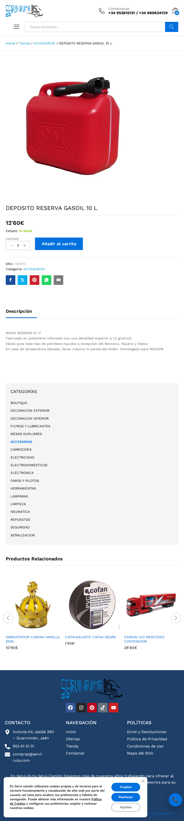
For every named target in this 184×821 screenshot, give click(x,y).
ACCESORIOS (34, 269)
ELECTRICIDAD (22, 457)
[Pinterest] (92, 707)
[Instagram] (81, 707)
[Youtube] (113, 707)
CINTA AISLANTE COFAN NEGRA (90, 637)
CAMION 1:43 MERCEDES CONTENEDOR (144, 639)
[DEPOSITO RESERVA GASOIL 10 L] (10, 280)
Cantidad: (12, 238)
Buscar (171, 27)
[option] (33, 617)
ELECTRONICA (22, 473)
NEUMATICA (20, 512)
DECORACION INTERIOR (30, 418)
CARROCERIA (21, 449)
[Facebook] (70, 707)
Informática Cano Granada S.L (150, 813)
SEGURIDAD (20, 527)
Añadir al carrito (59, 243)
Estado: (12, 231)
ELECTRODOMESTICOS (29, 465)
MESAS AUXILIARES (26, 434)
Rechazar (126, 797)
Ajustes (126, 807)
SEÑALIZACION (23, 535)
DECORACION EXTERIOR (30, 410)
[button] (32, 629)
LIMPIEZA (18, 504)
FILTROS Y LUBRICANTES (30, 426)
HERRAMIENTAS (23, 488)
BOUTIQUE (19, 403)
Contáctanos (118, 9)
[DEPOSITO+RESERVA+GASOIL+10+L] (22, 280)
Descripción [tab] (19, 311)
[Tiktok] (103, 707)
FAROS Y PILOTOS (25, 481)
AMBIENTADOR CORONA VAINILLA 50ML (32, 639)
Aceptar (126, 787)
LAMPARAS (19, 496)
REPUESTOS (20, 519)
